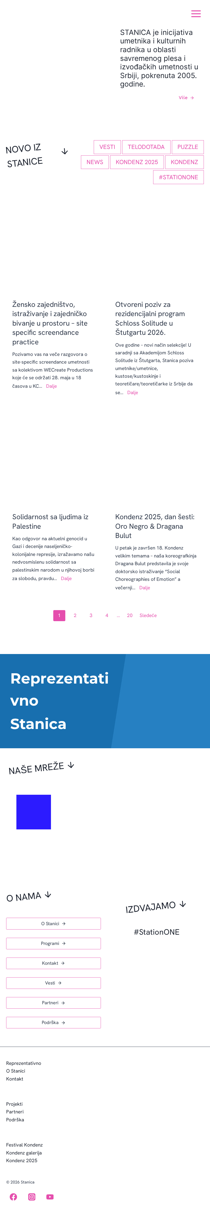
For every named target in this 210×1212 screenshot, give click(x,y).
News (95, 162)
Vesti (107, 147)
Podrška (15, 1119)
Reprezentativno (23, 1063)
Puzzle (187, 147)
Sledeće (148, 615)
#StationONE (157, 932)
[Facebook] (13, 1197)
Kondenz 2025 (137, 162)
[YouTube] (50, 1197)
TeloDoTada (146, 147)
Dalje (52, 386)
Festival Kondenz (24, 1145)
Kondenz (184, 162)
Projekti (14, 1104)
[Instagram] (31, 1197)
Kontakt (14, 1079)
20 (130, 615)
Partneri (15, 1112)
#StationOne (178, 177)
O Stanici (15, 1071)
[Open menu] (196, 12)
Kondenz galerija (24, 1153)
